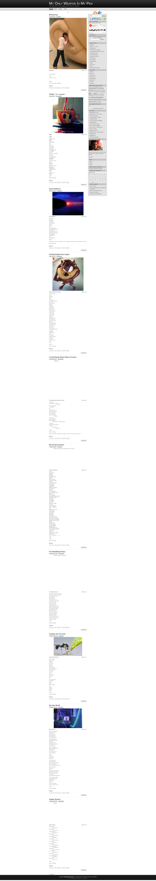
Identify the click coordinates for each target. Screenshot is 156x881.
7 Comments (59, 446)
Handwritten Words (93, 119)
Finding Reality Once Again (59, 254)
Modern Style (78, 878)
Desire (97, 88)
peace (90, 97)
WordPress (74, 878)
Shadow (91, 62)
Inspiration (103, 91)
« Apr (93, 182)
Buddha (99, 87)
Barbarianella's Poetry (94, 112)
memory (94, 95)
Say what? (91, 157)
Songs (91, 164)
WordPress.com (93, 133)
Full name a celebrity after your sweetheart (98, 187)
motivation (98, 95)
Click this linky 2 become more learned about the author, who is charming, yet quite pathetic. (97, 153)
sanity (102, 99)
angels (92, 87)
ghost (92, 91)
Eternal (95, 90)
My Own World (54, 705)
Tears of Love (92, 64)
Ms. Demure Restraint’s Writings (96, 120)
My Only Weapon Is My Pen (71, 3)
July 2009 (91, 81)
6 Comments (60, 707)
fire (99, 90)
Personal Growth (96, 97)
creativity (91, 88)
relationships (97, 100)
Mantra (91, 163)
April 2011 (92, 71)
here (60, 83)
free (101, 90)
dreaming (101, 88)
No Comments (58, 96)
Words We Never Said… (94, 137)
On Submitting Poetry (57, 551)
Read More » (84, 90)
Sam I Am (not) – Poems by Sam (96, 127)
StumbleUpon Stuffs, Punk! (98, 108)
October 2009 (92, 76)
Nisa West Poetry (93, 122)
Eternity (98, 90)
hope (97, 91)
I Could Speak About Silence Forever (62, 357)
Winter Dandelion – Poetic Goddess (96, 132)
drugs (93, 90)
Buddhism (101, 87)
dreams (90, 90)
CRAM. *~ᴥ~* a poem (57, 94)
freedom (104, 90)
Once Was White (93, 61)
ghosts (94, 91)
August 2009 (92, 80)
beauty (96, 87)
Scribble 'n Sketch (93, 128)
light (91, 94)
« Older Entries (51, 874)
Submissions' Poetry (94, 130)
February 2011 (92, 75)
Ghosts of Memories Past (94, 67)
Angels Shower (54, 799)
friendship (90, 91)
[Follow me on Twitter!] (100, 11)
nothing (103, 95)
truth (100, 101)
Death (94, 88)
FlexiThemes (85, 878)
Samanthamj (92, 193)
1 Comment (59, 16)
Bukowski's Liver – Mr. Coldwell (96, 114)
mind (96, 95)
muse (101, 95)
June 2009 (92, 83)
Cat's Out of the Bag (94, 115)
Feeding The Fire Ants (57, 634)
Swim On (91, 66)
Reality (91, 100)
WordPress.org (92, 135)
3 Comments (61, 636)
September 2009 (93, 78)
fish (100, 90)
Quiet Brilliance (55, 189)
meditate (98, 94)
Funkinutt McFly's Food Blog (95, 117)
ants (94, 87)
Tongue (94, 186)
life (90, 93)
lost (93, 94)
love (95, 93)
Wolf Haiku (96, 192)
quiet (103, 97)
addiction (90, 87)
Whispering (53, 15)
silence (97, 101)
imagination (99, 91)
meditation (102, 94)
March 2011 (92, 73)
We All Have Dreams (56, 445)
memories (91, 95)
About (91, 161)
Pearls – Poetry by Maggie (95, 125)
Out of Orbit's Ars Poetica (94, 123)
